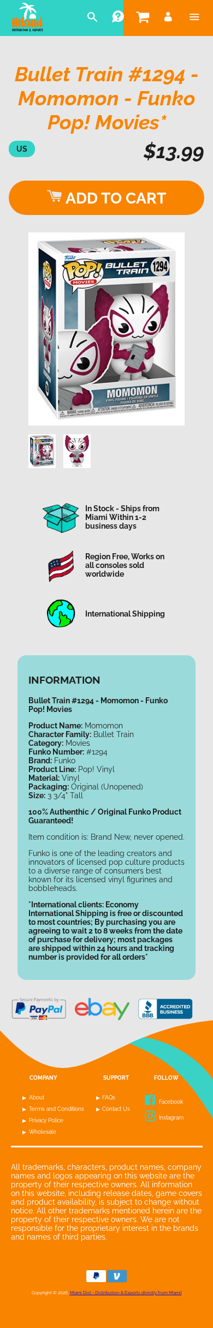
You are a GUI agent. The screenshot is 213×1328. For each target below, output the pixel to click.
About (36, 1097)
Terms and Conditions (56, 1109)
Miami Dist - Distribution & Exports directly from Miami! (126, 1292)
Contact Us (116, 1109)
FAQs (108, 1097)
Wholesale (42, 1132)
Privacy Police (46, 1120)
